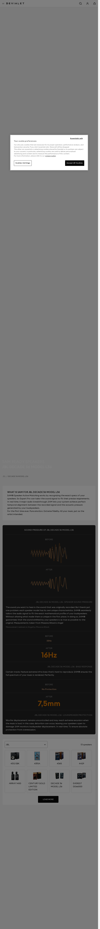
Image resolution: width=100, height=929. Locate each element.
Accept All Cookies (75, 163)
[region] (49, 153)
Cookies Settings (22, 163)
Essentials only (76, 138)
